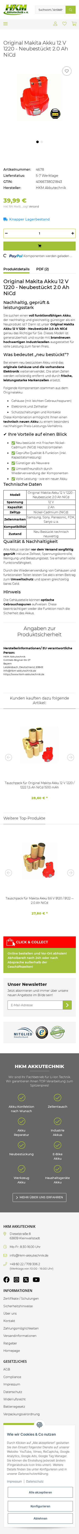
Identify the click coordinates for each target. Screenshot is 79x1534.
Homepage (11, 1351)
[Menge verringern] (6, 233)
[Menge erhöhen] (72, 233)
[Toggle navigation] (5, 22)
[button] (55, 24)
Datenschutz (34, 1481)
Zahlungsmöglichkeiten (21, 1328)
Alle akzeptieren (40, 1492)
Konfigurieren (40, 1506)
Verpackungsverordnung (21, 1414)
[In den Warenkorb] (39, 246)
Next (69, 757)
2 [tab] (41, 142)
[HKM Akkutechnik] (15, 9)
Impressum (14, 1481)
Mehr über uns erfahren (41, 1197)
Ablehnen (40, 1518)
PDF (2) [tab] (42, 269)
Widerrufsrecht (14, 1399)
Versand (34, 206)
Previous (10, 757)
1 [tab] (37, 142)
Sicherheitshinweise (18, 1306)
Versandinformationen (19, 1336)
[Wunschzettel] (64, 24)
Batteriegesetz (14, 1407)
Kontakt (9, 1321)
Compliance (12, 1377)
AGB (6, 1369)
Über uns (10, 1313)
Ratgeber (10, 1343)
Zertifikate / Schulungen (21, 1298)
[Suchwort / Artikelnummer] (71, 10)
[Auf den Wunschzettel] (66, 71)
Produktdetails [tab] (16, 269)
